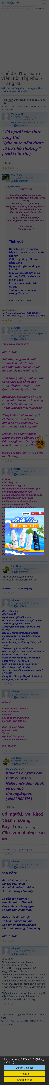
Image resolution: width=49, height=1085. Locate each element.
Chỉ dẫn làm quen (24, 1067)
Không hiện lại (24, 1079)
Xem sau (24, 1073)
